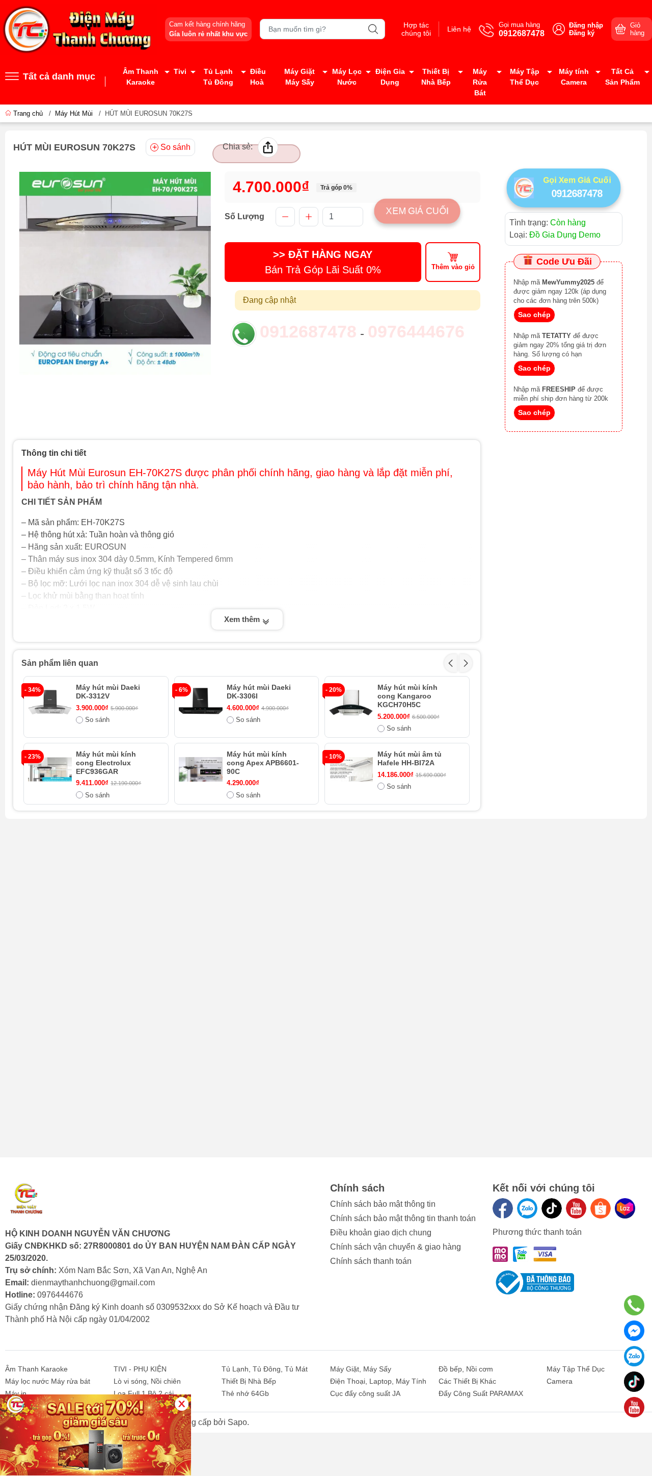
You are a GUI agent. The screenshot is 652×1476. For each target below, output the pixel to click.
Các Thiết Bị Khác (467, 1381)
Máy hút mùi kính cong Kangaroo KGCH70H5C (407, 696)
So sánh (175, 147)
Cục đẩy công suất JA (365, 1393)
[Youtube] (576, 1208)
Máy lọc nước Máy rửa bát (47, 1381)
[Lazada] (625, 1208)
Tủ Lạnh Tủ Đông (218, 76)
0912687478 (308, 331)
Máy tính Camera (574, 76)
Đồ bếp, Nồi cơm (466, 1369)
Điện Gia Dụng (390, 76)
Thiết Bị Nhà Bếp (436, 76)
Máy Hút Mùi (74, 113)
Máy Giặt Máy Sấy (299, 76)
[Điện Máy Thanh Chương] (78, 28)
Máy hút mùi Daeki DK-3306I (259, 691)
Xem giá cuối (417, 210)
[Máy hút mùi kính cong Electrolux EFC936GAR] (50, 769)
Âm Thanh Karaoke (140, 76)
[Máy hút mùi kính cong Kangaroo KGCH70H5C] (351, 702)
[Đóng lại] (181, 1404)
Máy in (15, 1393)
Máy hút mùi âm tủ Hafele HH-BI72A (409, 758)
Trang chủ (28, 113)
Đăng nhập (586, 25)
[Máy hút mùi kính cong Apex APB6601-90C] (201, 769)
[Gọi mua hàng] (634, 1305)
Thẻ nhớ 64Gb (245, 1393)
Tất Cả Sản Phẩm (622, 76)
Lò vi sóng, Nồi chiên (147, 1381)
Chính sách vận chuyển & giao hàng (395, 1246)
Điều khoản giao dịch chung (380, 1232)
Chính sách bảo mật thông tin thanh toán (403, 1218)
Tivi (180, 71)
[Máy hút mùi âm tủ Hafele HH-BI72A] (351, 769)
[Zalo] (527, 1208)
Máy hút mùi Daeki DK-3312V (108, 691)
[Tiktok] (551, 1208)
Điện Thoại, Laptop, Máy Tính (378, 1381)
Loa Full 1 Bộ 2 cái (144, 1393)
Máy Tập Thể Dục (524, 76)
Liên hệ (459, 29)
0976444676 (416, 331)
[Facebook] (503, 1208)
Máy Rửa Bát (480, 82)
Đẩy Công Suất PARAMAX (481, 1393)
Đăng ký (581, 33)
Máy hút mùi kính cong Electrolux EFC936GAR (106, 762)
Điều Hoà (258, 76)
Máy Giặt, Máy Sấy (360, 1369)
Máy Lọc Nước (347, 76)
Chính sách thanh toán (371, 1261)
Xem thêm (243, 619)
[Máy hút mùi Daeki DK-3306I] (201, 702)
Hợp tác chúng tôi (416, 29)
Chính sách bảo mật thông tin (383, 1204)
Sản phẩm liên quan (59, 663)
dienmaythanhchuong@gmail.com (93, 1282)
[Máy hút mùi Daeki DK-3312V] (50, 702)
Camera (560, 1381)
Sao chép (534, 314)
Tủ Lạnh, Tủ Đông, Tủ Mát (265, 1369)
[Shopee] (600, 1208)
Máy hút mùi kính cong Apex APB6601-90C (263, 762)
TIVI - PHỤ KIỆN (140, 1369)
